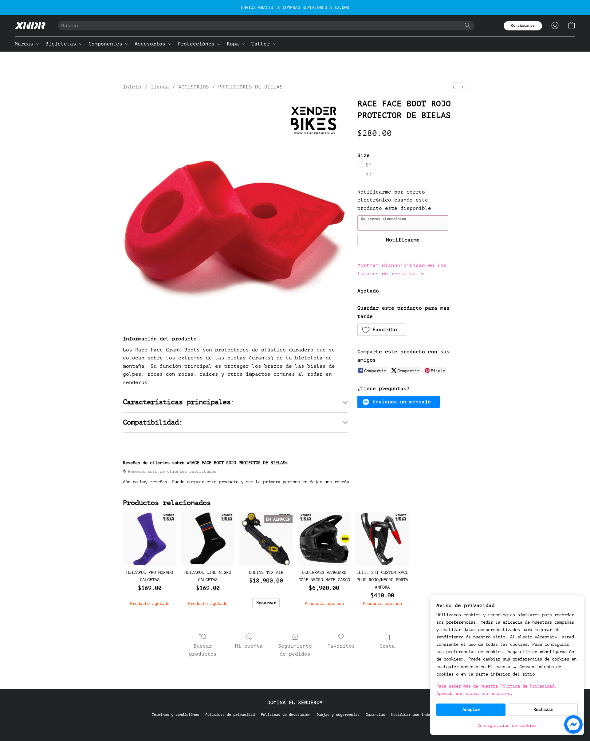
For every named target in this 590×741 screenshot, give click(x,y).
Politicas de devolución (285, 714)
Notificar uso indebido (415, 714)
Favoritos (341, 646)
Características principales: (179, 402)
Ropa (234, 44)
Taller (262, 44)
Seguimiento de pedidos (295, 650)
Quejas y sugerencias (338, 714)
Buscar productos (203, 650)
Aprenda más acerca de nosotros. (474, 693)
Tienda (160, 87)
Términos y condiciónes (175, 714)
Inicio (132, 87)
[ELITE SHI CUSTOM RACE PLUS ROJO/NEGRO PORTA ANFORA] (382, 538)
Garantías (375, 714)
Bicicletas (62, 44)
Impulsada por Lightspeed (295, 724)
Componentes (106, 44)
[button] (30, 25)
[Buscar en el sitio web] (467, 25)
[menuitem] (454, 87)
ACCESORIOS (193, 87)
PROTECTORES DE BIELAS (250, 87)
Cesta (387, 646)
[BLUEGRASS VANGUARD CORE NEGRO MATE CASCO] (324, 538)
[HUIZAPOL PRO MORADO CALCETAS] (149, 538)
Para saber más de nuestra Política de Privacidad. (496, 686)
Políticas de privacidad (230, 714)
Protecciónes (198, 44)
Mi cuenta (249, 646)
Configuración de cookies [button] (507, 725)
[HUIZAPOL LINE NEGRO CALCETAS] (207, 538)
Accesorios (151, 44)
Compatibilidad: (153, 422)
